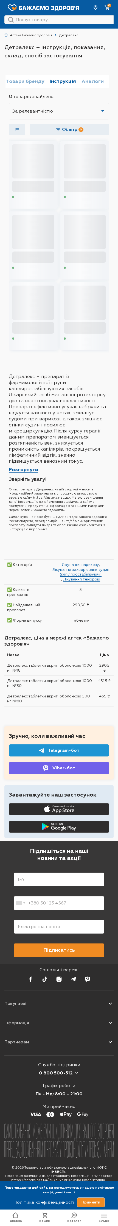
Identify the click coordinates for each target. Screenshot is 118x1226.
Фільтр (72, 129)
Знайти (11, 19)
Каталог (74, 1221)
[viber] (87, 979)
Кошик (44, 1221)
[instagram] (59, 979)
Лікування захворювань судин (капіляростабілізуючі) (80, 572)
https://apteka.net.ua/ (30, 1180)
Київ (95, 7)
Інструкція (63, 81)
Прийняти (91, 1202)
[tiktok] (44, 979)
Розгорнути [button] (23, 470)
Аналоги (93, 81)
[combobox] (20, 903)
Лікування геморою (81, 579)
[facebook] (30, 979)
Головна (15, 1221)
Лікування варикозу (80, 564)
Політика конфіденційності (43, 1202)
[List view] (17, 129)
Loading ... (23, 197)
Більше (104, 1221)
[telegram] (73, 979)
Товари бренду (25, 81)
